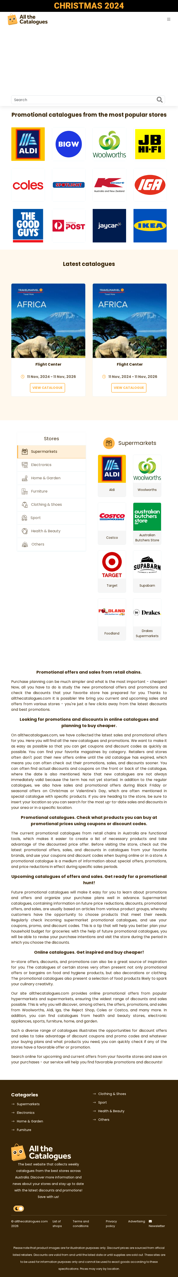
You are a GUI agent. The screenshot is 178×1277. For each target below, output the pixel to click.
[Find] (159, 100)
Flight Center (48, 364)
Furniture (24, 1130)
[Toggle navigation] (168, 19)
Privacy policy (111, 1223)
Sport (102, 1102)
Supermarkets (28, 1104)
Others (103, 1119)
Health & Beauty (111, 1111)
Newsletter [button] (157, 1226)
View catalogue (47, 387)
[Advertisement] (89, 60)
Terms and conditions (81, 1223)
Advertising (136, 1221)
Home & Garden (30, 1121)
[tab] (51, 451)
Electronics (26, 1112)
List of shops (57, 1223)
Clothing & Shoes (112, 1094)
